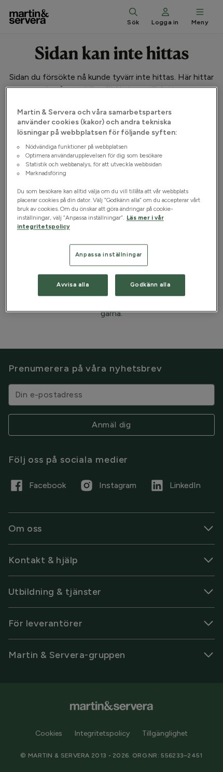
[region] (112, 199)
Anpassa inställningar (108, 254)
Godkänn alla (150, 284)
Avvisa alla (73, 284)
